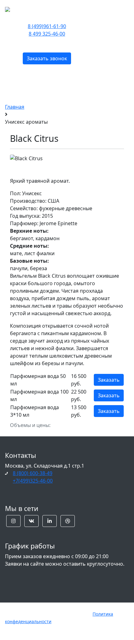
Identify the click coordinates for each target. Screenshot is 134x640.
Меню (109, 8)
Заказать (109, 379)
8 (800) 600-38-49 (32, 473)
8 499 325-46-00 (47, 33)
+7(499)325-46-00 (33, 480)
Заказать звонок (47, 58)
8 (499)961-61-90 (47, 26)
